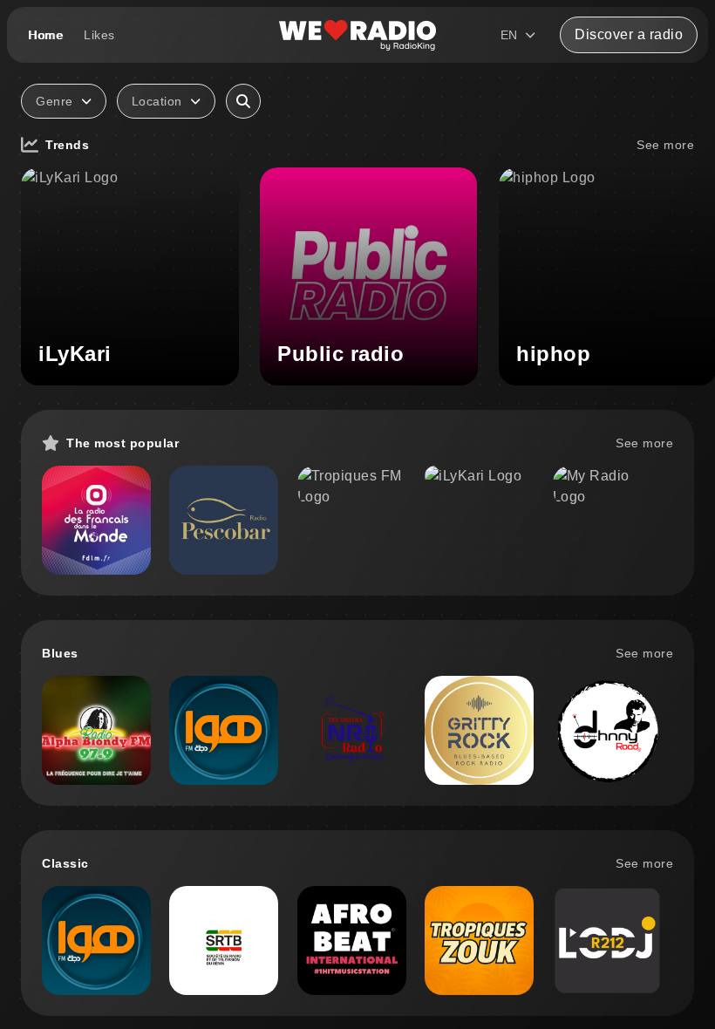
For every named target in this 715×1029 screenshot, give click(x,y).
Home (45, 35)
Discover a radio (629, 34)
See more (665, 145)
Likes (99, 35)
